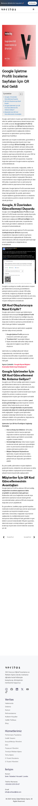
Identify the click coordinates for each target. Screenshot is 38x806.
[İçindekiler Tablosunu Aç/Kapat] (19, 94)
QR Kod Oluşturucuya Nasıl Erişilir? (13, 102)
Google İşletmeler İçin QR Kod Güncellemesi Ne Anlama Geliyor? (12, 108)
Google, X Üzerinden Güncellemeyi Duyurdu (11, 98)
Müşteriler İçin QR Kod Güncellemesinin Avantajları (13, 113)
